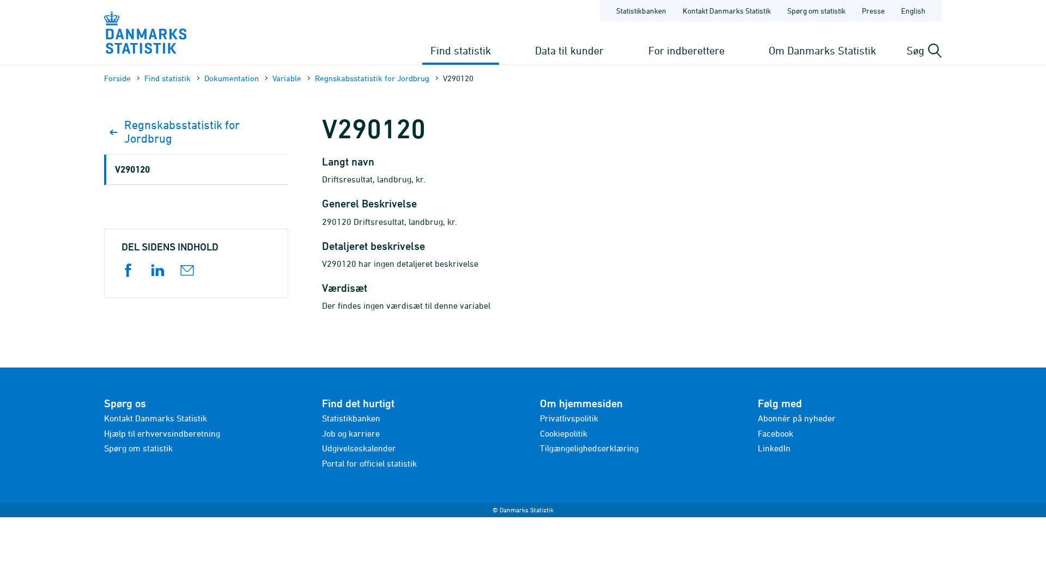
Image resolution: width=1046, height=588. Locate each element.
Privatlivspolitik (569, 418)
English (913, 10)
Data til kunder (569, 50)
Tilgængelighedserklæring (589, 448)
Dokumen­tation (231, 78)
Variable (286, 78)
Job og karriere (351, 433)
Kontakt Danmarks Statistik (727, 10)
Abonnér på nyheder (797, 418)
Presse (873, 10)
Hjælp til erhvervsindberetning (162, 433)
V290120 (132, 169)
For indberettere (686, 50)
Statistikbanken (641, 10)
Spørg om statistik (816, 10)
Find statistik (460, 50)
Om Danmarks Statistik (822, 50)
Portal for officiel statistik (369, 463)
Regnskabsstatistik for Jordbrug (372, 78)
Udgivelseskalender (359, 448)
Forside (117, 78)
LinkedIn (774, 448)
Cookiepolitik (563, 433)
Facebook (775, 433)
